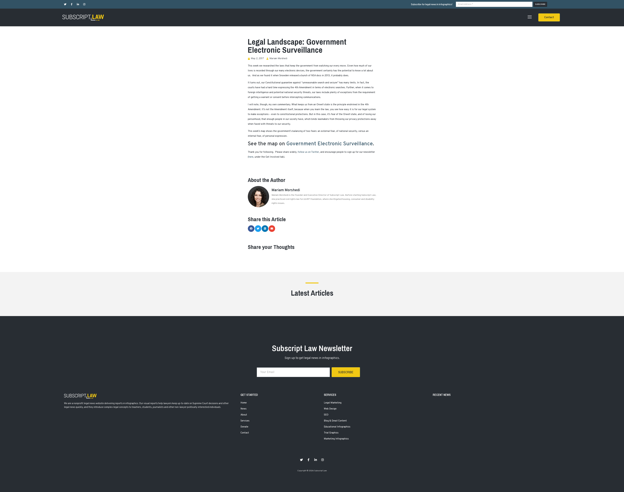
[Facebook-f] (71, 4)
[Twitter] (65, 4)
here (251, 157)
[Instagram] (84, 4)
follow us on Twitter (308, 152)
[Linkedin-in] (78, 4)
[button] (549, 17)
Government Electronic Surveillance (329, 144)
